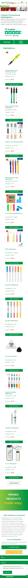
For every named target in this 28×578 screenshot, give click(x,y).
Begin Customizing (14, 84)
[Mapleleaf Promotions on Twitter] (8, 552)
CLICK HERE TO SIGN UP (14, 547)
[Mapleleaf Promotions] (6, 4)
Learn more (7, 572)
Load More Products (14, 483)
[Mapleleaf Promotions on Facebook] (12, 552)
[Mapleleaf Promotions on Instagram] (16, 552)
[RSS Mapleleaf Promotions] (20, 552)
